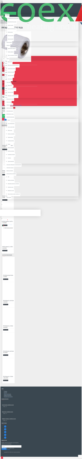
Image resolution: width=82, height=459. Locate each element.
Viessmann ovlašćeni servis (7, 411)
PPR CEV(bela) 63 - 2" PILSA (8, 376)
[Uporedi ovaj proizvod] (4, 151)
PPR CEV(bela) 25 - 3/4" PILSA (8, 300)
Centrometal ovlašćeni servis (8, 404)
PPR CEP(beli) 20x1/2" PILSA (8, 275)
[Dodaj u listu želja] (3, 151)
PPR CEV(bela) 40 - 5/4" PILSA (8, 351)
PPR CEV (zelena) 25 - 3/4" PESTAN (7, 221)
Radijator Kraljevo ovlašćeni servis (9, 418)
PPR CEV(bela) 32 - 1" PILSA (8, 325)
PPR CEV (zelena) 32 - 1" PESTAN (7, 246)
